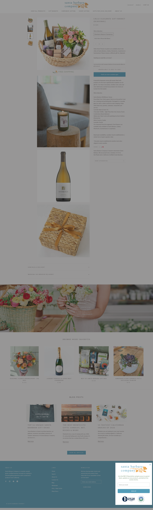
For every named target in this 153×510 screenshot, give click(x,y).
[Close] (150, 465)
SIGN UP (133, 491)
